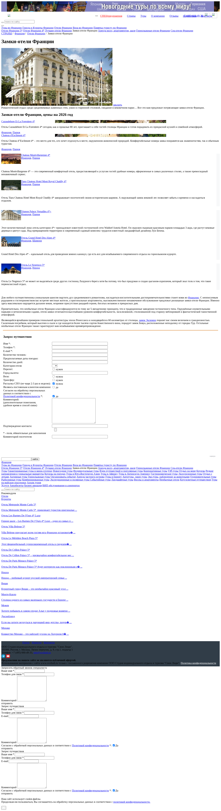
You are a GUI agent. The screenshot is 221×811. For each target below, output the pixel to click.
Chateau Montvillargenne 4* (35, 155)
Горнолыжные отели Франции (153, 30)
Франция (20, 33)
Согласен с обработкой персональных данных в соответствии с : (56, 745)
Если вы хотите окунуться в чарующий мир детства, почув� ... (36, 622)
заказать (117, 104)
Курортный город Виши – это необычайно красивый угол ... (34, 589)
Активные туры (18, 476)
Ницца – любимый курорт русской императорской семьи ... (34, 578)
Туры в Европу (113, 476)
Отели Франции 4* (33, 30)
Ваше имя (7, 670)
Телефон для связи (12, 674)
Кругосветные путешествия (195, 479)
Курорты (6, 499)
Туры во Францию (11, 27)
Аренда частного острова (91, 476)
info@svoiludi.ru (42, 652)
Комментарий (9, 700)
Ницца (36, 267)
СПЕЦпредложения (111, 16)
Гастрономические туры (164, 473)
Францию (193, 297)
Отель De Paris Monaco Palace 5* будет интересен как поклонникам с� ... (41, 566)
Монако (5, 628)
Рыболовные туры (11, 479)
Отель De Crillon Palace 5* (15, 549)
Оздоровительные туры (203, 476)
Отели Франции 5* (11, 30)
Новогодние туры (63, 471)
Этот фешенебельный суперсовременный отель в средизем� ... (36, 544)
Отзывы (174, 16)
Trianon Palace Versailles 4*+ (36, 211)
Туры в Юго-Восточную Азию (83, 473)
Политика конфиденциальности (198, 663)
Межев (5, 605)
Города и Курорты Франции (38, 27)
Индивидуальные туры (86, 471)
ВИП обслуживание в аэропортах (61, 485)
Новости (36, 642)
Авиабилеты (17, 485)
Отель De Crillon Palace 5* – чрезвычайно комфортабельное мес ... (37, 555)
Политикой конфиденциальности (21, 396)
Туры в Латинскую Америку (134, 473)
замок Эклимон (147, 320)
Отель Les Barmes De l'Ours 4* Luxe (20, 515)
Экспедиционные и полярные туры (70, 479)
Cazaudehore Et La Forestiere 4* (18, 121)
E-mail (4, 716)
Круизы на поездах (55, 473)
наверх (212, 456)
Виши (4, 583)
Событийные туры (100, 479)
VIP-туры (173, 471)
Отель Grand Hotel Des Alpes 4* (38, 237)
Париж (16, 132)
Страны (131, 16)
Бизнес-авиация (33, 485)
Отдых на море (187, 471)
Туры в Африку (109, 473)
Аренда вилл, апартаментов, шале (117, 30)
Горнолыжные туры (39, 476)
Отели (4, 496)
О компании (158, 16)
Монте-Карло (8, 594)
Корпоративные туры (155, 471)
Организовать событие (63, 476)
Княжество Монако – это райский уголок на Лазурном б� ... (35, 634)
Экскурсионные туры (190, 473)
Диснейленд (8, 616)
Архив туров (34, 482)
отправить (7, 793)
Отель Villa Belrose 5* (13, 526)
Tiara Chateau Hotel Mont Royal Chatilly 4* (43, 181)
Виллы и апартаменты (146, 479)
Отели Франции (63, 27)
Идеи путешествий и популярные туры (121, 471)
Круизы (200, 471)
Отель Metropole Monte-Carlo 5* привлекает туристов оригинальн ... (39, 510)
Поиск (25, 642)
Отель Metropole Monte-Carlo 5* (18, 504)
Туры (143, 16)
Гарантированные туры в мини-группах (30, 471)
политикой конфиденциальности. (131, 801)
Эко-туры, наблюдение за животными (169, 476)
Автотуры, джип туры (134, 476)
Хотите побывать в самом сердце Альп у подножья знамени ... (35, 611)
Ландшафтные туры (122, 479)
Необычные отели (169, 479)
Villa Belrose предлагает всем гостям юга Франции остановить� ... (38, 532)
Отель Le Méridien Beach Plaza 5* (19, 538)
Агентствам (189, 16)
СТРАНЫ (6, 33)
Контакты (206, 16)
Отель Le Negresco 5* (33, 265)
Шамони (37, 240)
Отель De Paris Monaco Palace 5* (19, 560)
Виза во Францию (83, 27)
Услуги (5, 485)
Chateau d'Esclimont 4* (13, 135)
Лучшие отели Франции (58, 30)
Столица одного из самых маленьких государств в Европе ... (34, 600)
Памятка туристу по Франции (110, 27)
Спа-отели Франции (182, 30)
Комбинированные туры (35, 479)
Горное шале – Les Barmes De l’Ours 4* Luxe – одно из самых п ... (37, 521)
